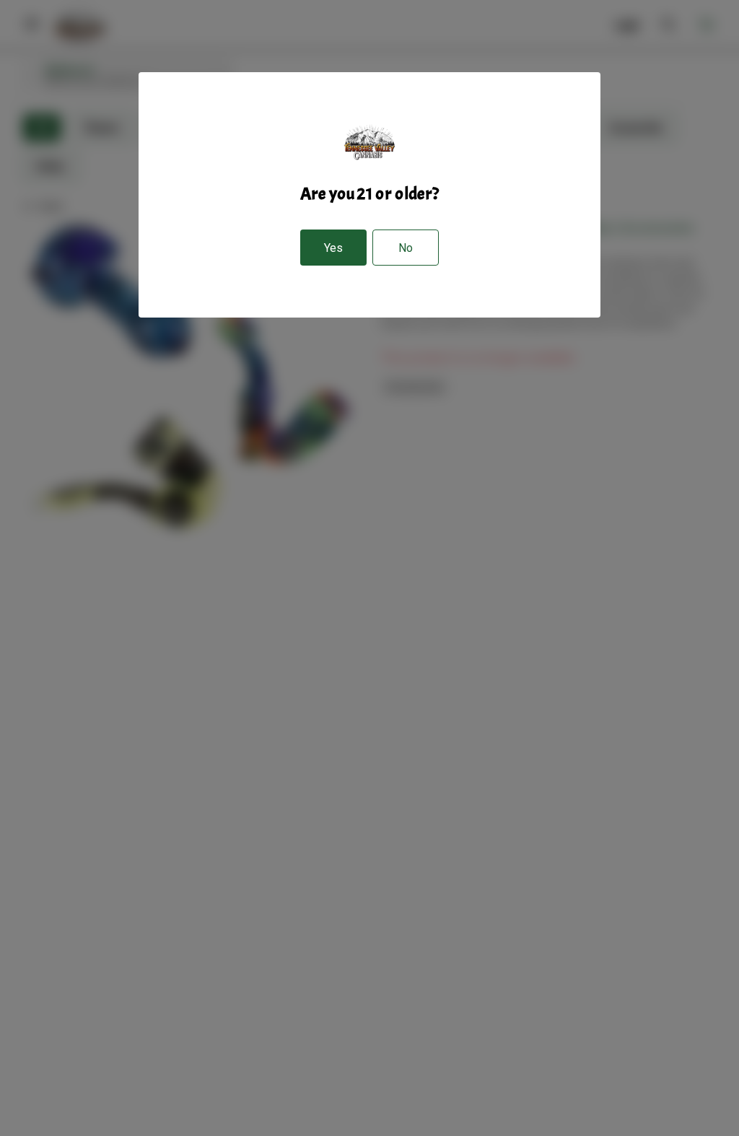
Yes (333, 248)
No (405, 248)
